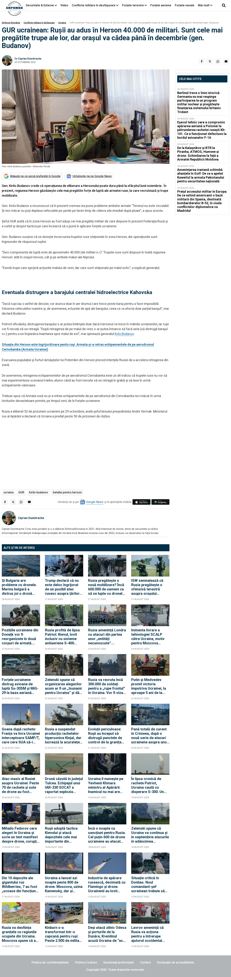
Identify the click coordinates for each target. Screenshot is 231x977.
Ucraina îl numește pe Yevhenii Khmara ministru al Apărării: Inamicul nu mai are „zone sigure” (105, 785)
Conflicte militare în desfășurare (94, 5)
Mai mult (204, 5)
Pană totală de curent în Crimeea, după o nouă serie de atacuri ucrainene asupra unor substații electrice (149, 735)
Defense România (11, 22)
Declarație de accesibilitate (175, 962)
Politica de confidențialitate (50, 962)
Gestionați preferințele (118, 962)
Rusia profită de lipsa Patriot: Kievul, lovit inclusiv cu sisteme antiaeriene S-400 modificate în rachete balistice (62, 636)
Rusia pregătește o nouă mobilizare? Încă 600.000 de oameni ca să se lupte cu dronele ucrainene (106, 587)
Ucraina (62, 22)
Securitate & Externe (40, 5)
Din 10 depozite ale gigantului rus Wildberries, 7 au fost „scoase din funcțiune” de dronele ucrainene (20, 884)
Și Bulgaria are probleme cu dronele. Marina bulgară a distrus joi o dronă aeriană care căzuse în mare (20, 587)
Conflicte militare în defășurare (39, 22)
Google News (94, 502)
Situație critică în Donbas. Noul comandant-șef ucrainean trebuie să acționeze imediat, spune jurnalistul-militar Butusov (148, 884)
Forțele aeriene (160, 5)
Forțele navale (184, 5)
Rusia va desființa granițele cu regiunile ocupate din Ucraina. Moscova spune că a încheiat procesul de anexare (19, 934)
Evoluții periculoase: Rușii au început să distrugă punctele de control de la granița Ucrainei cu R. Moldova (107, 735)
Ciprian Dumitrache (29, 58)
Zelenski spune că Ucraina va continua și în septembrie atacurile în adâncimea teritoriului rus (150, 835)
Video (64, 5)
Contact (145, 962)
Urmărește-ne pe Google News (92, 176)
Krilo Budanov (124, 334)
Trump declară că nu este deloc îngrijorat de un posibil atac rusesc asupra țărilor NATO (62, 587)
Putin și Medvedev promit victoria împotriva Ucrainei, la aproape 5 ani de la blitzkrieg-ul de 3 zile (148, 686)
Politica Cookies (86, 962)
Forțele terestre (133, 5)
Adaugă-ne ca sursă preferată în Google (35, 176)
